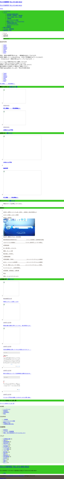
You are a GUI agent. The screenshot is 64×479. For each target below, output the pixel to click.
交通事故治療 (6, 439)
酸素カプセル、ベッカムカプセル (15, 21)
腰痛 (4, 461)
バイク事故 (6, 449)
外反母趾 (5, 446)
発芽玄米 (5, 443)
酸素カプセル (6, 422)
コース (5, 12)
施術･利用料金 (7, 27)
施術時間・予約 (7, 30)
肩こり (5, 459)
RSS (4, 473)
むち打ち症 (6, 447)
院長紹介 (9, 26)
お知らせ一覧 (13, 86)
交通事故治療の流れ (12, 23)
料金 (4, 413)
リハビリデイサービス (12, 24)
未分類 (5, 458)
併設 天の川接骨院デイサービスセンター (14, 432)
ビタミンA (6, 444)
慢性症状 (5, 455)
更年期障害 (6, 456)
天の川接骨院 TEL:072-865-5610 (11, 2)
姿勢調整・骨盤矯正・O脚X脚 (14, 15)
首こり (5, 462)
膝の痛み (5, 452)
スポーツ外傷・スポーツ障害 (14, 17)
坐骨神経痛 (6, 441)
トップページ (6, 11)
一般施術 (9, 18)
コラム (5, 450)
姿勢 (4, 453)
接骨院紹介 (6, 412)
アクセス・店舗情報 (8, 29)
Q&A (4, 440)
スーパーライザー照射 (12, 20)
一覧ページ (9, 133)
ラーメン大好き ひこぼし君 (7, 403)
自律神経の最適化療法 (12, 14)
